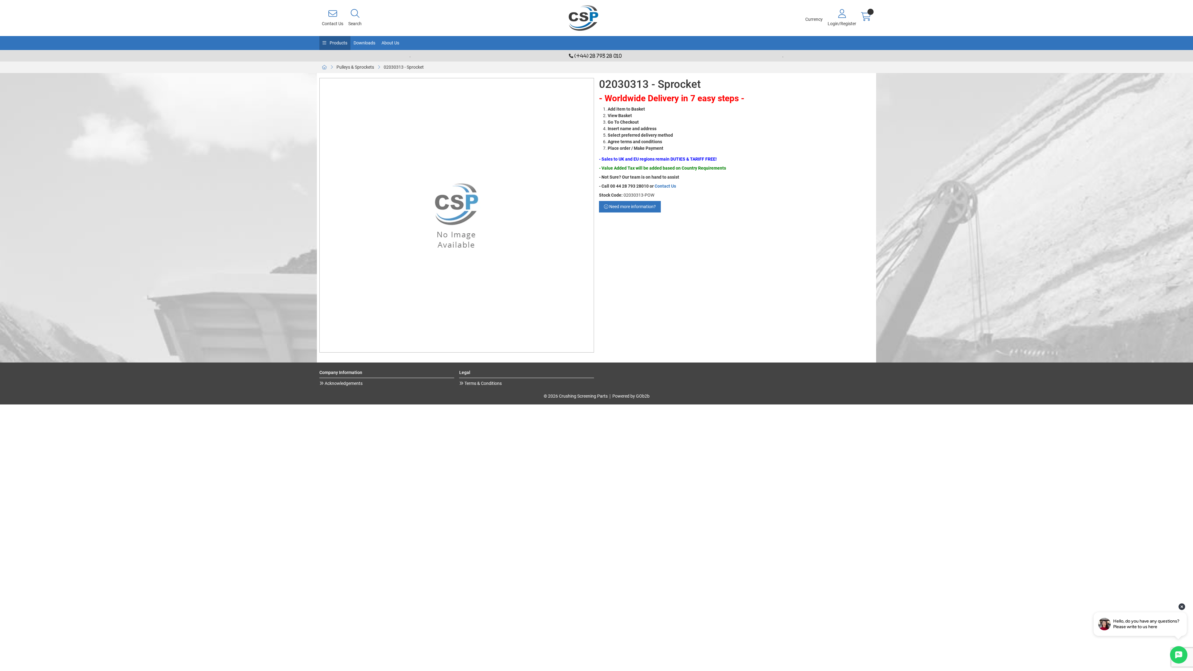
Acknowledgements (343, 383)
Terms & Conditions (483, 383)
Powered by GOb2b (631, 396)
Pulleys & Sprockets (355, 67)
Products (338, 42)
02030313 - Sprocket (404, 67)
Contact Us (665, 186)
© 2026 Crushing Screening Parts (576, 396)
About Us (390, 42)
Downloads (364, 42)
